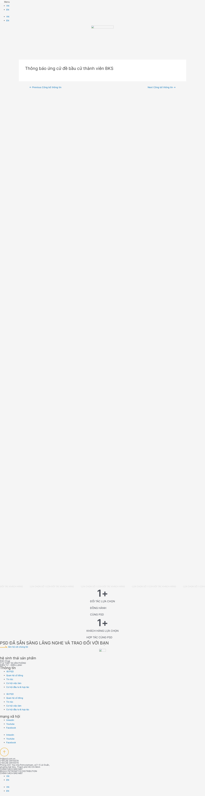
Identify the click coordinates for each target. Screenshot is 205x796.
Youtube (10, 724)
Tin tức (9, 679)
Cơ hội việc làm (13, 683)
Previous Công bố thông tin (45, 87)
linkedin (10, 720)
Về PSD (10, 671)
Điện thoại (5, 661)
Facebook (11, 727)
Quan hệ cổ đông (14, 675)
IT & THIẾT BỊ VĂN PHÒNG (13, 663)
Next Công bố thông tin (162, 87)
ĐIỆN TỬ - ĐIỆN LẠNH (11, 665)
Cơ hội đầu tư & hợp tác (17, 687)
